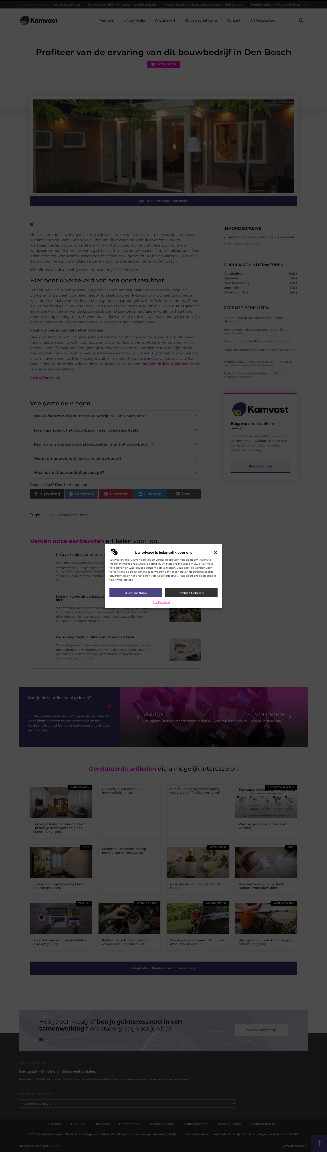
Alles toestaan (136, 592)
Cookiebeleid (161, 602)
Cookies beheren (191, 592)
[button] (215, 552)
